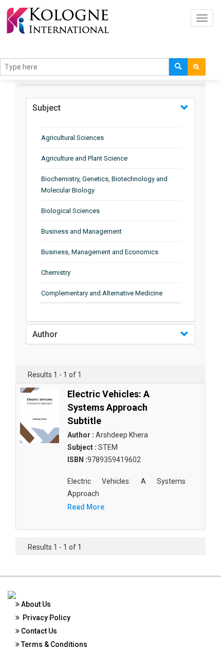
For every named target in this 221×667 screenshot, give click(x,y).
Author (45, 334)
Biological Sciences (70, 211)
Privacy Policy (45, 617)
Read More (85, 507)
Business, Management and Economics (99, 252)
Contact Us (38, 631)
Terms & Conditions (53, 644)
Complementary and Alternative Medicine (101, 293)
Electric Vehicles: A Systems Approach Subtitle (108, 407)
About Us (35, 604)
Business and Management (81, 231)
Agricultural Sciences (72, 138)
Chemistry (55, 272)
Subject (46, 108)
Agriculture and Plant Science (84, 158)
